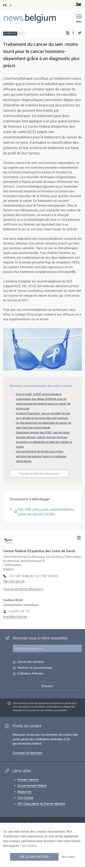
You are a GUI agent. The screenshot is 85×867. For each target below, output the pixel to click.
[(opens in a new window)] (72, 32)
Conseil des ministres (30, 662)
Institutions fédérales (30, 673)
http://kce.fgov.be (14, 581)
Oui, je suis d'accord (34, 856)
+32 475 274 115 (18, 611)
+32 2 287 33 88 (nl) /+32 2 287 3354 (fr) (33, 576)
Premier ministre (28, 779)
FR (5, 5)
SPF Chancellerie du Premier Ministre (41, 804)
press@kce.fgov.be (15, 616)
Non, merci (68, 857)
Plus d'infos (28, 846)
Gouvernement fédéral (31, 785)
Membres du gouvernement (34, 668)
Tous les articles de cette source (39, 473)
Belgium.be (24, 792)
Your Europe (25, 797)
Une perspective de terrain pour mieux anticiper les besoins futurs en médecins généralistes (41, 456)
